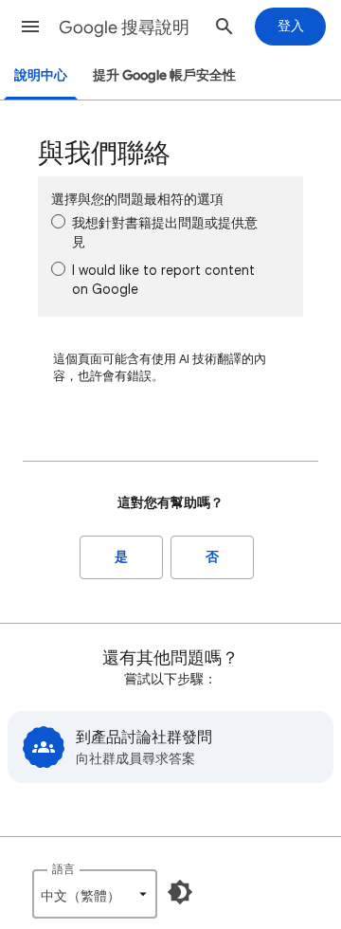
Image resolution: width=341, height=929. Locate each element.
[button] (30, 26)
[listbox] (94, 894)
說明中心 (40, 75)
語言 (63, 869)
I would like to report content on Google (163, 280)
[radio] (58, 221)
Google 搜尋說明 (124, 27)
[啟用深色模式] (180, 892)
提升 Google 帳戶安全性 (164, 75)
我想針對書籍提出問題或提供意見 (165, 232)
